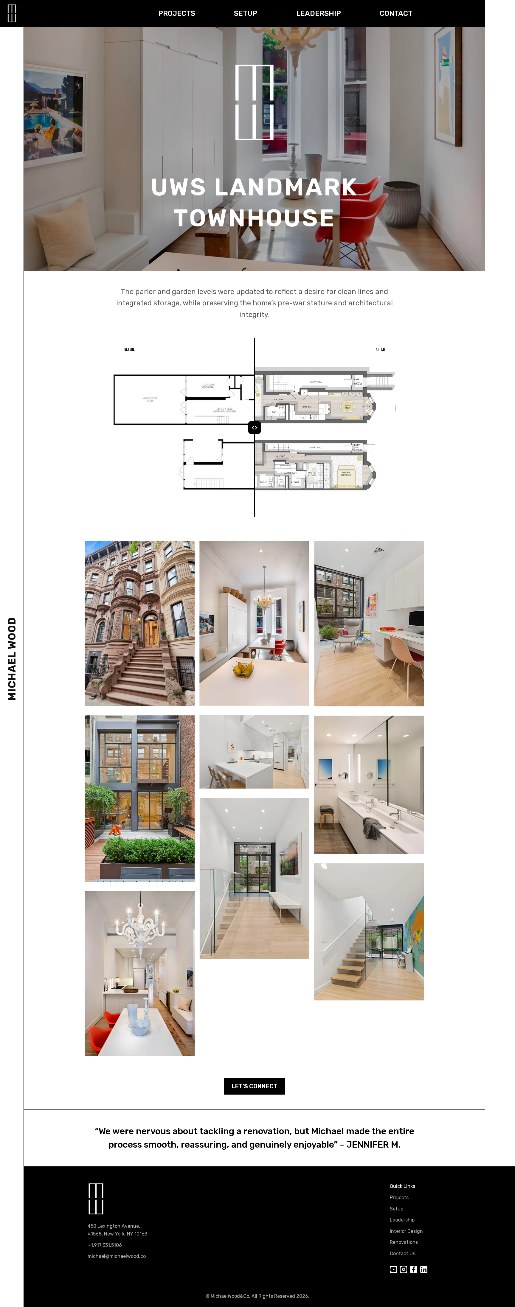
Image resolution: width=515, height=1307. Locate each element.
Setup (396, 1209)
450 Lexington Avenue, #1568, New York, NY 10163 (117, 1230)
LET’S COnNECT (254, 1086)
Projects (399, 1197)
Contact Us (402, 1253)
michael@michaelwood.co (117, 1256)
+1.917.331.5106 (105, 1245)
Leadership (402, 1220)
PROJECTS (176, 13)
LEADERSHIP (318, 13)
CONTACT (396, 13)
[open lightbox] (140, 623)
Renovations (404, 1242)
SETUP (245, 13)
